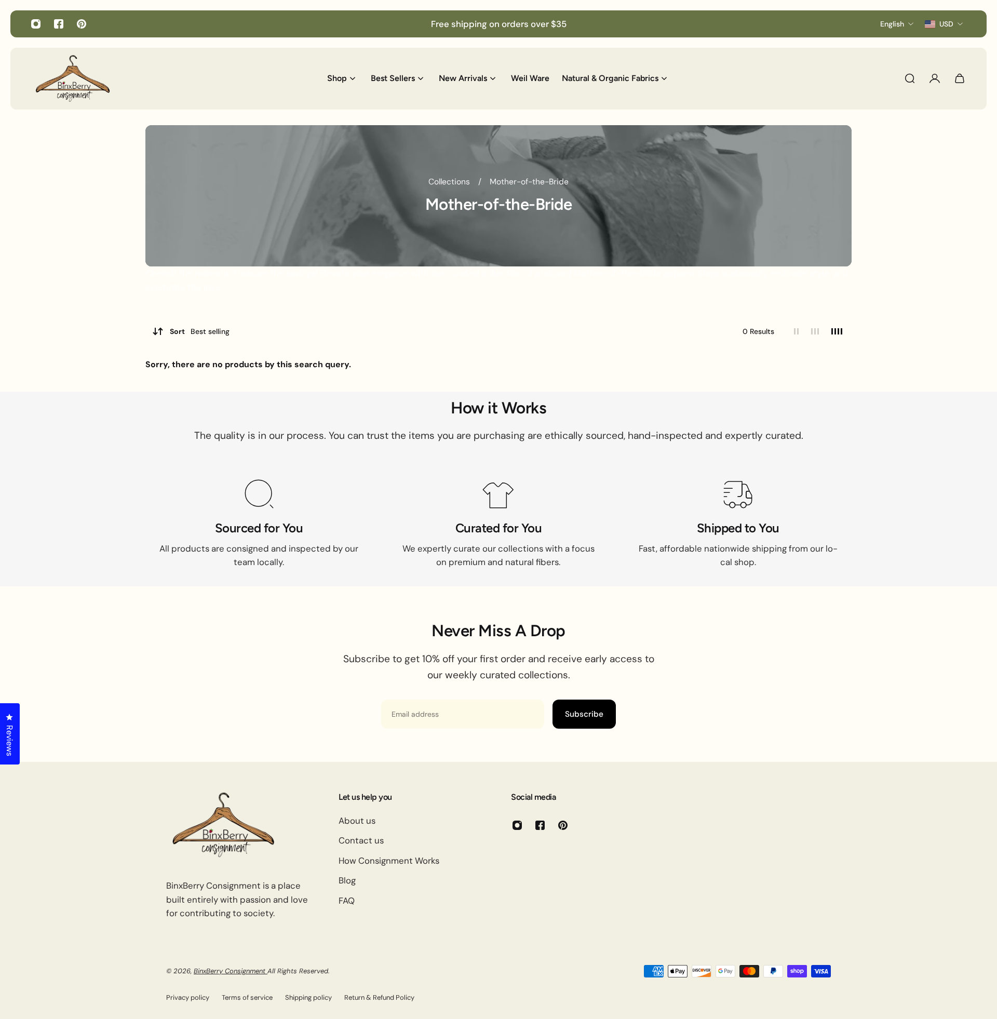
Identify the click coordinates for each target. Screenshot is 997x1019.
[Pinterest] (81, 23)
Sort (200, 331)
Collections (450, 182)
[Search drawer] (909, 78)
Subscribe (584, 714)
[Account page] (934, 78)
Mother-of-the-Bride (529, 182)
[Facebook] (58, 23)
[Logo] (72, 78)
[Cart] (959, 78)
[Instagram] (35, 23)
